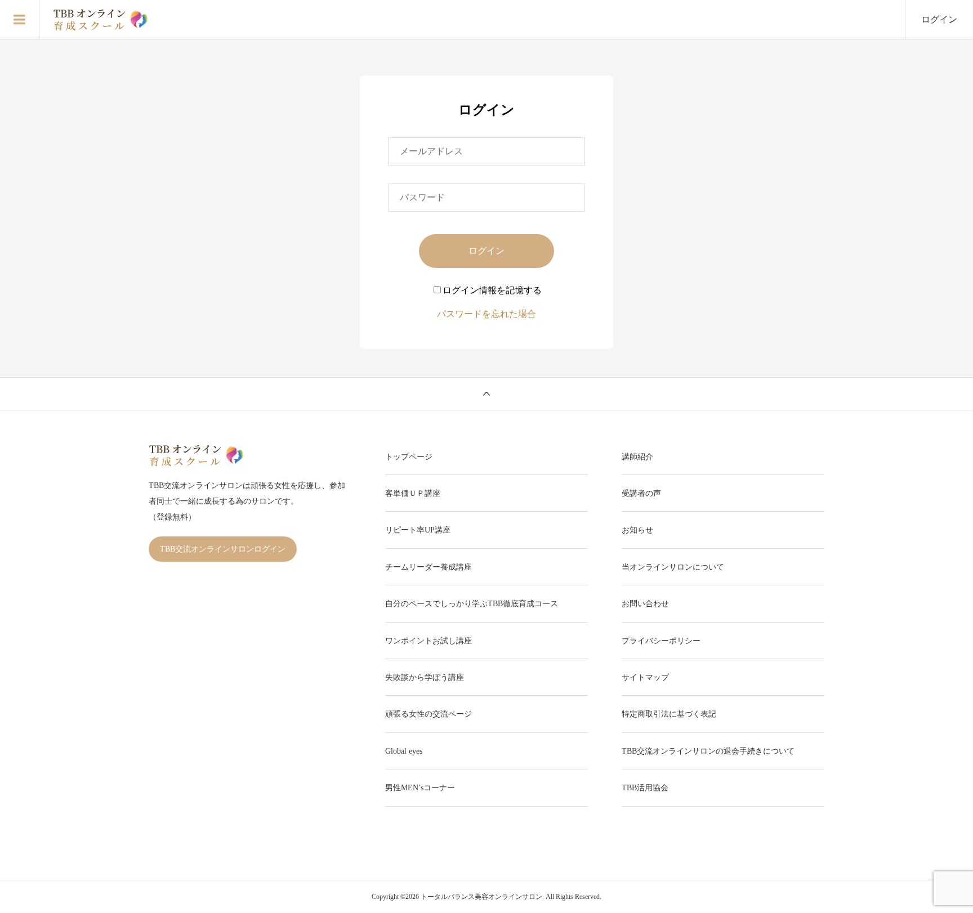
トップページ (408, 457)
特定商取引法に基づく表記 (669, 714)
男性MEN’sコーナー (420, 788)
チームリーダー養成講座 (428, 567)
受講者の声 (641, 493)
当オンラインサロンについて (673, 567)
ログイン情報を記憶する (492, 290)
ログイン (939, 19)
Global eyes (403, 751)
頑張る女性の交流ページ (428, 714)
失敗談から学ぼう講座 (424, 677)
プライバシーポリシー (661, 641)
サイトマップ (645, 677)
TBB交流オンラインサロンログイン (222, 549)
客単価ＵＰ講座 (412, 493)
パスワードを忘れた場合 (486, 314)
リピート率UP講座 (417, 530)
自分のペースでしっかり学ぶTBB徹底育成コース (471, 603)
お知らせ (637, 530)
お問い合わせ (645, 603)
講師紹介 (637, 457)
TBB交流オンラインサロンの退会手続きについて (708, 751)
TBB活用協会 (645, 788)
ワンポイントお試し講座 (428, 641)
